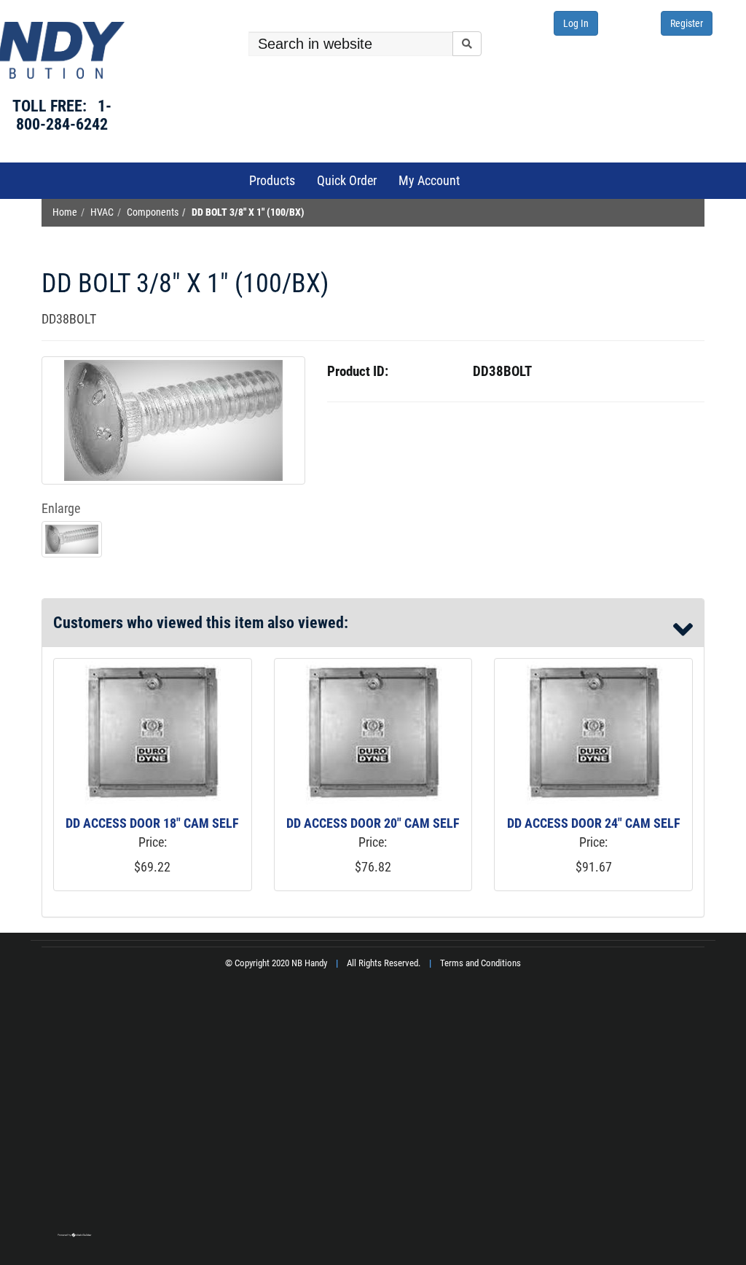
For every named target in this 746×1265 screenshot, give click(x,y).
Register (686, 23)
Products (272, 180)
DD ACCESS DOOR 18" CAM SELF (152, 823)
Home (64, 212)
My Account (429, 180)
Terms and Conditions (480, 962)
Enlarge (61, 508)
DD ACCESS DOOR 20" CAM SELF (373, 823)
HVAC (102, 212)
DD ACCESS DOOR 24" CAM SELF (593, 823)
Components (152, 212)
